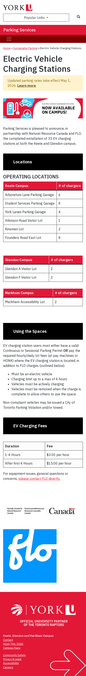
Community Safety (14, 655)
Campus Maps (11, 648)
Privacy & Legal (12, 659)
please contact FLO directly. (39, 478)
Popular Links (35, 17)
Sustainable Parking (25, 48)
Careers (8, 667)
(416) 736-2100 (13, 644)
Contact (8, 640)
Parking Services (19, 30)
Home (7, 48)
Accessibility (11, 663)
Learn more (26, 85)
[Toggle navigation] (9, 39)
